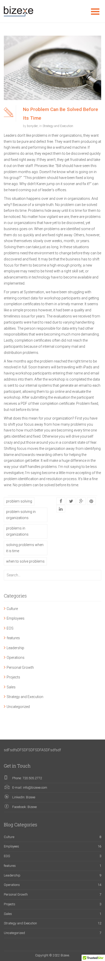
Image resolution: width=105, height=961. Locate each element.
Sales (11, 687)
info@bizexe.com (35, 787)
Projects (13, 677)
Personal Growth (20, 667)
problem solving (19, 501)
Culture (12, 609)
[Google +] (81, 501)
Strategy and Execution (58, 126)
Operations (15, 658)
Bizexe (30, 797)
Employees (15, 618)
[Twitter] (71, 501)
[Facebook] (61, 501)
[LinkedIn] (61, 508)
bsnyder (32, 126)
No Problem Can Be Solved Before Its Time (60, 113)
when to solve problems (25, 561)
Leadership (15, 648)
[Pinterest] (91, 501)
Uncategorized (18, 707)
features (13, 638)
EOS (10, 628)
